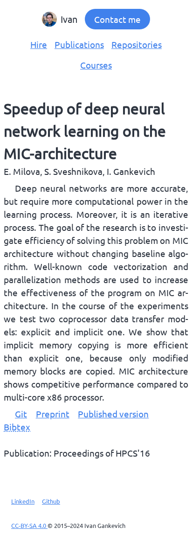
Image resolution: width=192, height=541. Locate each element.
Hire (38, 44)
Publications (79, 44)
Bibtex (17, 426)
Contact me (117, 19)
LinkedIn (22, 501)
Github (51, 501)
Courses (96, 64)
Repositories (136, 44)
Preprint (52, 413)
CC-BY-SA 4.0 (29, 525)
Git (21, 413)
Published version (113, 413)
